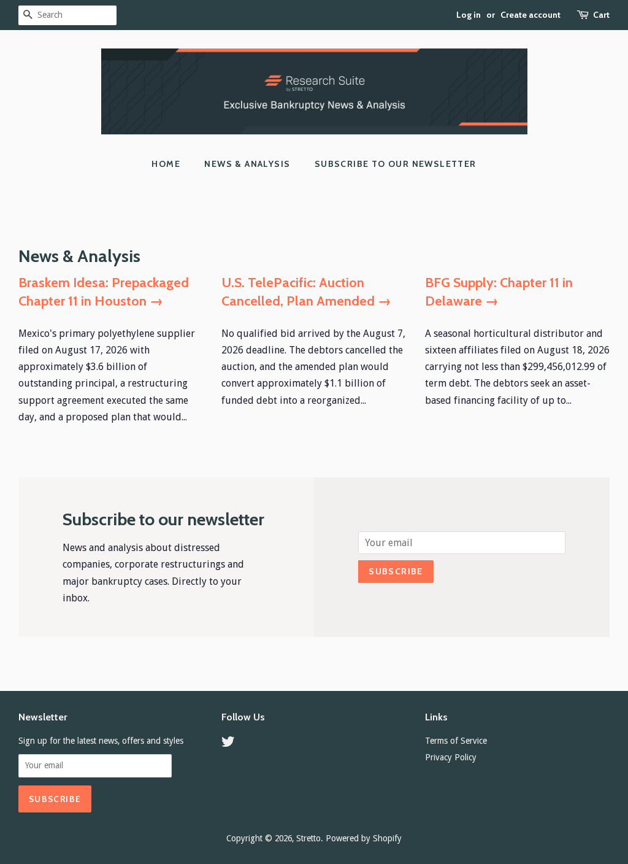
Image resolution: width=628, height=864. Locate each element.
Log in (468, 14)
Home (165, 163)
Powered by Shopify (364, 838)
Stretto (308, 838)
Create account (530, 14)
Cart (601, 14)
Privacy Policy (451, 757)
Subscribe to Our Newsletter (396, 163)
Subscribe (396, 571)
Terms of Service (456, 741)
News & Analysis (247, 163)
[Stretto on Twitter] (228, 744)
